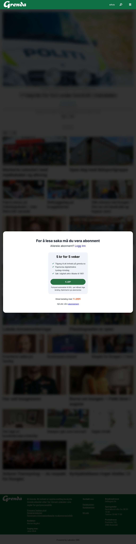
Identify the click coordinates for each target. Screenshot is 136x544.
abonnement (73, 304)
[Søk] (121, 4)
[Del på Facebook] (64, 116)
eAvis (112, 4)
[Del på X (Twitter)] (68, 116)
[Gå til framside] (15, 4)
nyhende (68, 127)
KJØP (68, 282)
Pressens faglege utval (36, 510)
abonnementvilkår (65, 516)
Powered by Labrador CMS (68, 540)
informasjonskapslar (45, 516)
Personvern (32, 516)
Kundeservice (88, 507)
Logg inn (68, 245)
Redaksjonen (88, 504)
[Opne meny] (130, 5)
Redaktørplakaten (34, 513)
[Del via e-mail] (72, 116)
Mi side (86, 513)
